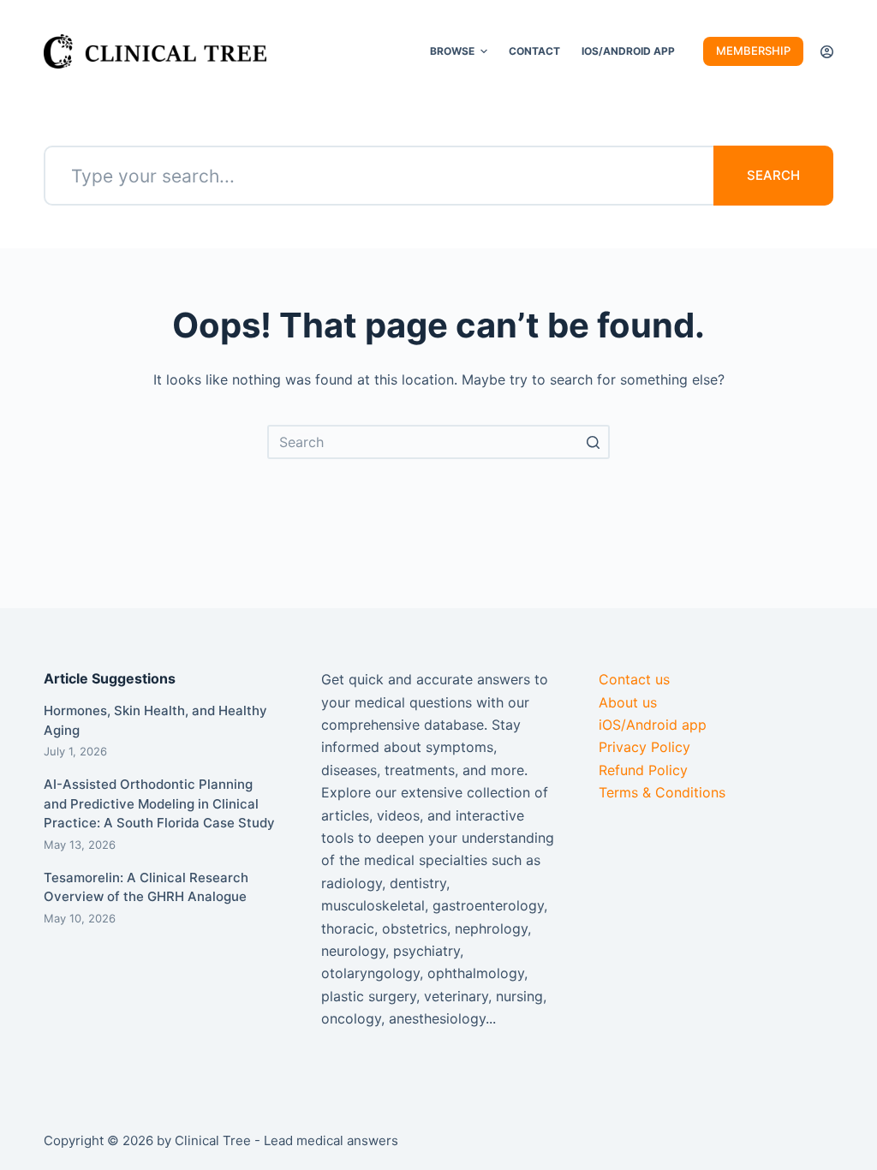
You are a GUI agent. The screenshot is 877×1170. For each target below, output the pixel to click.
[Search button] (593, 442)
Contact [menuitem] (534, 51)
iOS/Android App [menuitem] (628, 51)
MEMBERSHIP (753, 50)
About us (628, 702)
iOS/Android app (653, 724)
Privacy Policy (644, 746)
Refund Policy (643, 770)
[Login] (826, 51)
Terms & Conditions (662, 792)
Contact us (634, 679)
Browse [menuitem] (452, 51)
